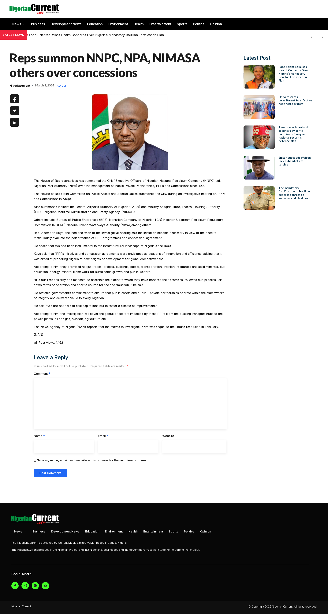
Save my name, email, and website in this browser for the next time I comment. (93, 460)
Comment (42, 374)
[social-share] (14, 98)
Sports (182, 24)
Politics (198, 24)
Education (95, 24)
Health (139, 24)
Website (168, 436)
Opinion (216, 24)
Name (39, 436)
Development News (66, 24)
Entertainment (160, 24)
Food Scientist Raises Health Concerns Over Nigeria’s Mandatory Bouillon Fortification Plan (293, 73)
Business (38, 24)
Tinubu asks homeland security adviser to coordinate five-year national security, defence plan (293, 134)
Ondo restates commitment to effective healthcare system (71, 35)
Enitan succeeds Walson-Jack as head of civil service (295, 161)
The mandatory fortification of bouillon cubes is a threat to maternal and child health (295, 193)
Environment (118, 24)
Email (103, 436)
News (16, 24)
